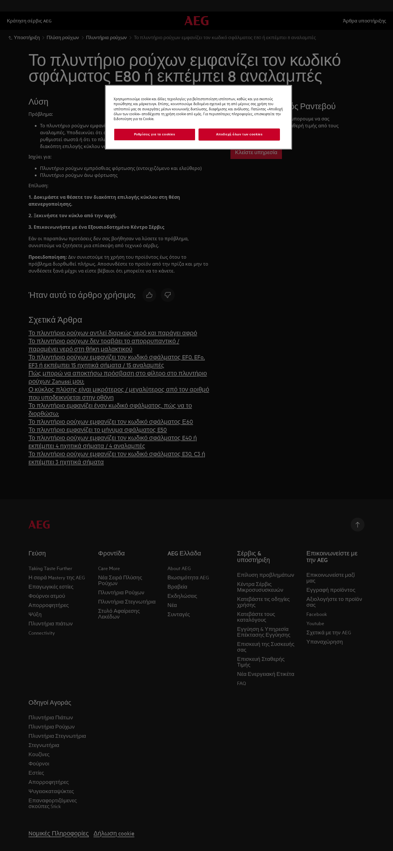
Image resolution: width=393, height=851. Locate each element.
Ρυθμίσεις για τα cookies (154, 134)
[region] (198, 117)
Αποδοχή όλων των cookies (239, 134)
